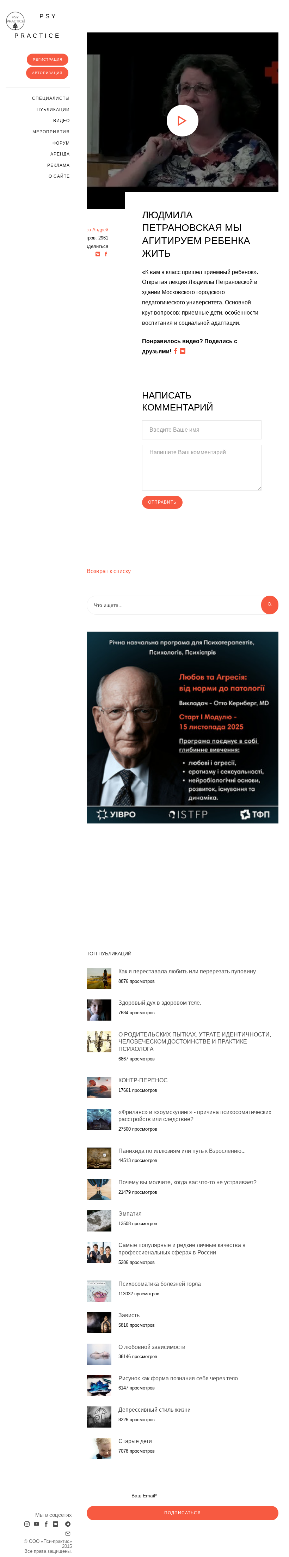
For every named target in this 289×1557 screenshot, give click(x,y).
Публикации (53, 109)
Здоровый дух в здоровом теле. (159, 1003)
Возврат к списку (109, 571)
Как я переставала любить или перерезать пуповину (187, 971)
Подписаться (182, 1512)
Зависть (129, 1315)
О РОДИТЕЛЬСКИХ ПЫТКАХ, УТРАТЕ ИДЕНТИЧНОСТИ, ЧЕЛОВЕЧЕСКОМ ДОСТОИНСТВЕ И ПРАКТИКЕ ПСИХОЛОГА (194, 1042)
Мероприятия (51, 131)
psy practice (37, 26)
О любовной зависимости (151, 1347)
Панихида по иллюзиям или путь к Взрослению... (182, 1151)
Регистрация (47, 59)
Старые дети (135, 1441)
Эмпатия (130, 1214)
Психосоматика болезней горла (159, 1284)
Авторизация (47, 73)
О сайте (59, 176)
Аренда (60, 154)
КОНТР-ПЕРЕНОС (143, 1080)
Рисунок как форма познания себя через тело (178, 1378)
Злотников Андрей (88, 229)
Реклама (58, 165)
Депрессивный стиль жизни (154, 1410)
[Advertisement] (148, 883)
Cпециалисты (51, 98)
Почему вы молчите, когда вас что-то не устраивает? (187, 1182)
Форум (61, 143)
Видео (61, 120)
